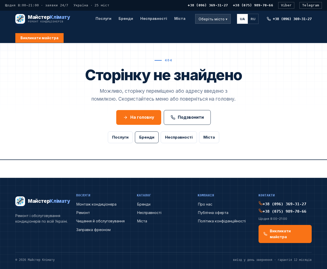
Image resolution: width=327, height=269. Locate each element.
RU (253, 19)
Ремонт (83, 212)
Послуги (103, 18)
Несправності (153, 18)
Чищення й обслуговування (100, 221)
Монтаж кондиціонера (96, 204)
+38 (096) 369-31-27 (208, 5)
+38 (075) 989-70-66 (253, 5)
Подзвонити (191, 117)
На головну (142, 117)
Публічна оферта (213, 212)
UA (242, 19)
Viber (286, 5)
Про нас (205, 204)
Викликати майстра (39, 38)
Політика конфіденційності (222, 221)
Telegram (310, 5)
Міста (179, 18)
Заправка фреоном (93, 229)
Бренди (126, 18)
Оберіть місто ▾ (212, 19)
